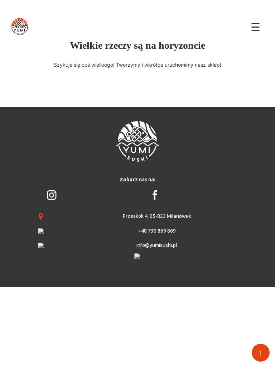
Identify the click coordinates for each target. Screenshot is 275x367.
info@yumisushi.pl (156, 245)
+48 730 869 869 (157, 231)
